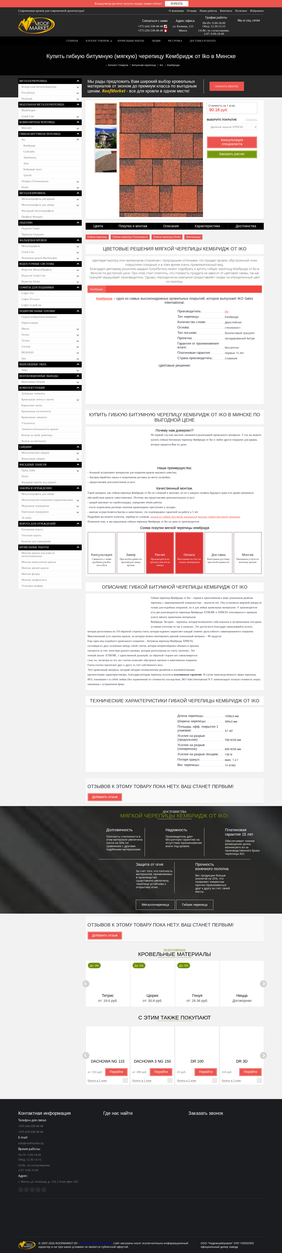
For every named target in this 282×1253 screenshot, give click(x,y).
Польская (26, 98)
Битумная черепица (144, 65)
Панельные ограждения (35, 511)
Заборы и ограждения (35, 488)
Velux (24, 370)
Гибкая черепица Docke (167, 236)
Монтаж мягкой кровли (35, 568)
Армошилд (29, 157)
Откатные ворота (31, 535)
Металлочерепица (33, 81)
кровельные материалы (96, 1243)
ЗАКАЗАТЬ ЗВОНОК (226, 86)
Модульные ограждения (35, 505)
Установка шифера (32, 585)
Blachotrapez (28, 110)
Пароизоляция (29, 322)
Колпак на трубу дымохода (36, 435)
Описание (171, 226)
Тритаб (27, 175)
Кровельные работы (131, 40)
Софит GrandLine (31, 305)
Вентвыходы (193, 236)
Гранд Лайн (28, 470)
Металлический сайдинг (35, 452)
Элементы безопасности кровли (39, 429)
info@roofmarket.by (31, 1143)
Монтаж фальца (30, 574)
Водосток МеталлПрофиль (36, 269)
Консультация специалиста (232, 142)
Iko (161, 65)
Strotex (25, 334)
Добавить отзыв (105, 797)
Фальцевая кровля (33, 240)
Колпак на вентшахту (33, 441)
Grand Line (27, 116)
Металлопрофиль (32, 193)
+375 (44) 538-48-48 (150, 26)
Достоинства (246, 226)
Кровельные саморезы (34, 417)
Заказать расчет (232, 154)
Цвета (98, 226)
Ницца (197, 995)
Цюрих (108, 995)
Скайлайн (29, 151)
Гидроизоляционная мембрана (39, 316)
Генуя (153, 995)
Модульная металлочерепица (41, 104)
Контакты (226, 10)
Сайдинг (25, 447)
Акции (156, 40)
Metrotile (26, 128)
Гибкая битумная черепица (40, 133)
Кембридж (29, 145)
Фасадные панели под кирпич (38, 482)
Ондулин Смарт (30, 228)
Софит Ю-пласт (30, 299)
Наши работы (208, 10)
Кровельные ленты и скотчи (37, 399)
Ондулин (25, 222)
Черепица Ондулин (32, 234)
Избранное (257, 10)
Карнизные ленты (31, 405)
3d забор (26, 517)
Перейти (116, 1072)
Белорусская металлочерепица (38, 86)
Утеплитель (28, 423)
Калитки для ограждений (36, 541)
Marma (25, 328)
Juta (23, 358)
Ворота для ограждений (37, 523)
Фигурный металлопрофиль (37, 210)
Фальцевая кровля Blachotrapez (39, 258)
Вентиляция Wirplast (33, 381)
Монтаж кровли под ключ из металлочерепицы (38, 555)
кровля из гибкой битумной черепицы (173, 516)
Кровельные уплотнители (36, 411)
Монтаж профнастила (34, 579)
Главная (72, 40)
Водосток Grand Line (33, 275)
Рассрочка (175, 40)
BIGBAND (27, 352)
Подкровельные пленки (37, 311)
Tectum (25, 340)
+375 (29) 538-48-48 (150, 30)
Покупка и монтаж (133, 226)
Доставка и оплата (203, 40)
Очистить (251, 119)
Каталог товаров (97, 40)
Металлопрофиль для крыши (38, 198)
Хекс (26, 163)
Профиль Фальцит (32, 216)
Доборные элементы (33, 393)
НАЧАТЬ (177, 3)
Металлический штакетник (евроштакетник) (47, 500)
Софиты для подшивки (36, 287)
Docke (24, 187)
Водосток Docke (30, 281)
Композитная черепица (37, 122)
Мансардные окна (32, 364)
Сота (242, 995)
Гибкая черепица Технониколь (130, 236)
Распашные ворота (32, 529)
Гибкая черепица (97, 236)
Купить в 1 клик (97, 1080)
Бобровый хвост (32, 169)
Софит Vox (27, 293)
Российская (28, 92)
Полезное (241, 10)
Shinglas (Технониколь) (34, 181)
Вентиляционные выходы (38, 376)
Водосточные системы (36, 263)
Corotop (25, 346)
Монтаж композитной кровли (38, 562)
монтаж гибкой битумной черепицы (219, 516)
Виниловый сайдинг (33, 458)
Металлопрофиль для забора (37, 204)
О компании (176, 10)
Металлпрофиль (30, 246)
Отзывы (192, 10)
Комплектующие (32, 387)
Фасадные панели (32, 464)
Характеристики (207, 226)
